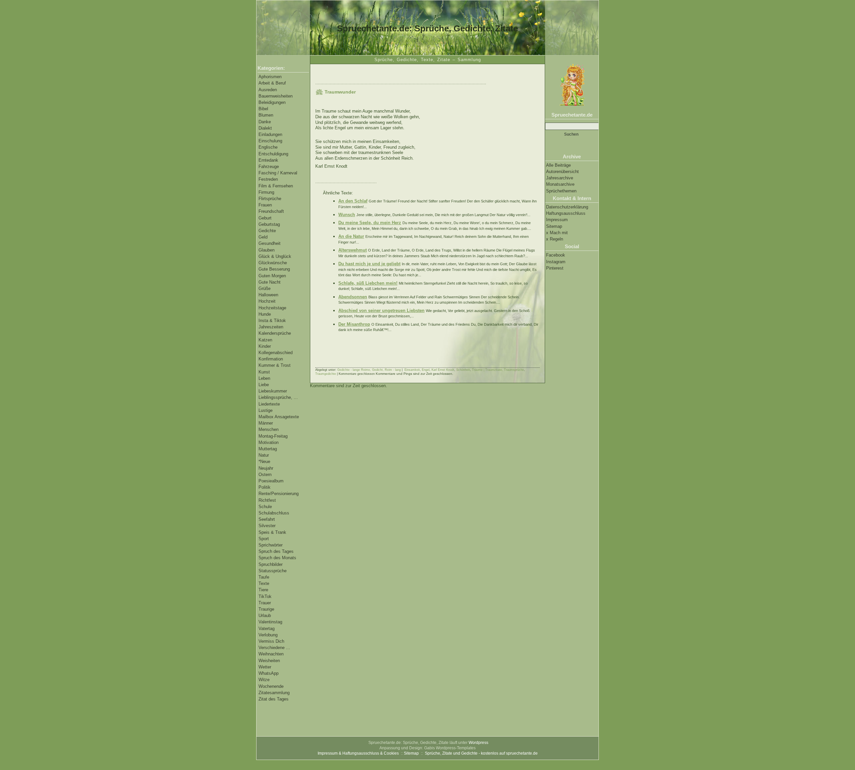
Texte (264, 583)
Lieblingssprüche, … (278, 397)
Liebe (264, 384)
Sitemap (554, 226)
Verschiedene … (274, 647)
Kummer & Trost (275, 365)
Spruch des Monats (277, 557)
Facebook (555, 255)
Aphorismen (270, 76)
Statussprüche (273, 570)
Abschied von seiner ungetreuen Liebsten (381, 310)
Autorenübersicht (562, 171)
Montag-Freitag (273, 436)
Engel (426, 369)
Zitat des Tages (274, 699)
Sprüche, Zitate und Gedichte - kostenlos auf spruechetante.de (481, 753)
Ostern (265, 474)
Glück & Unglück (275, 256)
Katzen (265, 339)
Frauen (265, 204)
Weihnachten (271, 653)
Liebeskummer (273, 391)
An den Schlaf (352, 200)
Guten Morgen (272, 275)
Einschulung (270, 140)
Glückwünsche (273, 262)
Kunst (264, 371)
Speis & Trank (272, 532)
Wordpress (478, 743)
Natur (264, 455)
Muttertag (268, 448)
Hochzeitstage (272, 307)
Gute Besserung (274, 269)
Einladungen (270, 134)
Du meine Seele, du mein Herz (369, 222)
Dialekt (265, 128)
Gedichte (267, 230)
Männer (266, 423)
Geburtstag (269, 224)
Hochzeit (267, 301)
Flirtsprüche (270, 198)
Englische (268, 147)
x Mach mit (557, 232)
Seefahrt (267, 519)
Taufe (264, 577)
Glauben (267, 250)
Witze (264, 679)
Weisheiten (269, 660)
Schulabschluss (274, 512)
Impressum (557, 219)
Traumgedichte (325, 373)
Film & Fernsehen (276, 185)
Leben (264, 378)
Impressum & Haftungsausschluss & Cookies (358, 753)
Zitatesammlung (274, 692)
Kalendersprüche (275, 333)
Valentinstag (270, 621)
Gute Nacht (270, 282)
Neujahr (266, 468)
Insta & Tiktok (272, 320)
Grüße (265, 288)
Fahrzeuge (269, 166)
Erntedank (268, 160)
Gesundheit (270, 243)
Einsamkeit (412, 369)
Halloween (268, 294)
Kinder (265, 346)
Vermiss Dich (271, 641)
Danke (265, 121)
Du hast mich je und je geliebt (369, 263)
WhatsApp (269, 673)
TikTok (265, 596)
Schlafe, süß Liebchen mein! (367, 283)
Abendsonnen (352, 296)
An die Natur (351, 236)
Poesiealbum (271, 480)
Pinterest (554, 268)
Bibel (263, 108)
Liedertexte (269, 404)
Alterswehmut (352, 250)
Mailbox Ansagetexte (279, 416)
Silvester (267, 525)
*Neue (264, 461)
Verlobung (268, 634)
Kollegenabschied (276, 352)
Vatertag (267, 628)
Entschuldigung (273, 153)
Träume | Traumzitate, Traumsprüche (498, 369)
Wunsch (346, 214)
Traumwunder (340, 92)
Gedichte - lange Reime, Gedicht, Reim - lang (369, 369)
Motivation (269, 442)
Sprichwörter (271, 545)
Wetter (265, 666)
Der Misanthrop (354, 324)
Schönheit (463, 369)
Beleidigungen (272, 102)
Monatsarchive (560, 184)
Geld (263, 237)
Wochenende (271, 686)
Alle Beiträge (558, 165)
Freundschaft (271, 211)
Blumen (266, 115)
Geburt (265, 217)
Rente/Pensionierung (279, 493)
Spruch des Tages (276, 551)
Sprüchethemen (561, 190)
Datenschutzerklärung (567, 206)
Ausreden (268, 89)
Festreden (268, 179)
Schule (265, 506)
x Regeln (554, 239)
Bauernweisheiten (276, 96)
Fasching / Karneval (278, 172)
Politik (265, 487)
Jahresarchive (559, 177)
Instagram (555, 261)
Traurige (266, 609)
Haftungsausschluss (565, 213)
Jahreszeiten (271, 326)
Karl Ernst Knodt (443, 369)
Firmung (266, 192)
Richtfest (267, 500)
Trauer (265, 602)
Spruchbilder (271, 564)
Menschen (269, 429)
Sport (264, 538)
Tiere (263, 589)
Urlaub (265, 615)
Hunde (265, 314)
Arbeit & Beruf (272, 83)
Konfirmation (271, 358)
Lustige (266, 410)
